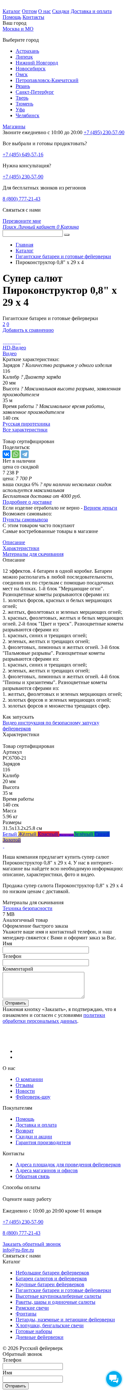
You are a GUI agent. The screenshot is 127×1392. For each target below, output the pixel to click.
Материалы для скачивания (33, 554)
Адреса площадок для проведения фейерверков (68, 1164)
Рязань (23, 86)
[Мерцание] (3, 846)
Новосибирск (31, 68)
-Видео (14, 347)
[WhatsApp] (16, 454)
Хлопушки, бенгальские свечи (50, 1325)
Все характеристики (25, 429)
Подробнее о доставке (27, 502)
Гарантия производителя (43, 1142)
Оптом (29, 11)
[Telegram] (25, 454)
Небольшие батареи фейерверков (52, 1272)
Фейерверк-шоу (33, 1097)
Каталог (12, 11)
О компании (29, 1079)
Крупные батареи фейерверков (50, 1284)
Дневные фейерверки (40, 1337)
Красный (48, 834)
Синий (102, 834)
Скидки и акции (34, 1136)
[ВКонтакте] (6, 454)
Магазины (14, 126)
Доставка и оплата (91, 11)
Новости (25, 1091)
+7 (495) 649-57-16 (23, 154)
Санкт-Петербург (35, 92)
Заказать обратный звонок (32, 1244)
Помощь (12, 17)
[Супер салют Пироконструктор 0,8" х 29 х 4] (3, 341)
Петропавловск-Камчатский (47, 80)
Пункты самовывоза (25, 519)
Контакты (33, 17)
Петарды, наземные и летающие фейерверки (65, 1319)
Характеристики (21, 548)
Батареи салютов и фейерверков (51, 1278)
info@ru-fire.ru (18, 1250)
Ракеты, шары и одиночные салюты (55, 1302)
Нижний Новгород (37, 62)
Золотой (12, 840)
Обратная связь (32, 1176)
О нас (44, 11)
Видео (10, 353)
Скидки (60, 11)
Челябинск (27, 115)
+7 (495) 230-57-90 (23, 176)
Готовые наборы (34, 1331)
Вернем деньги (100, 508)
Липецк (24, 57)
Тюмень (24, 103)
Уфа (20, 109)
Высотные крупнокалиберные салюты (58, 1296)
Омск (22, 74)
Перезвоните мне (22, 221)
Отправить (15, 1003)
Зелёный (84, 834)
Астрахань (27, 51)
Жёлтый (28, 834)
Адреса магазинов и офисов (47, 1170)
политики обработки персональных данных (54, 1018)
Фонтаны (26, 1313)
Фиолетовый (66, 835)
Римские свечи (32, 1308)
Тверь (22, 98)
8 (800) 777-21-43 (21, 199)
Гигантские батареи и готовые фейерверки (63, 1290)
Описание (14, 542)
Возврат (25, 1130)
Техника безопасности (27, 908)
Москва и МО (18, 29)
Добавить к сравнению (28, 330)
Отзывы (25, 1085)
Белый (10, 834)
